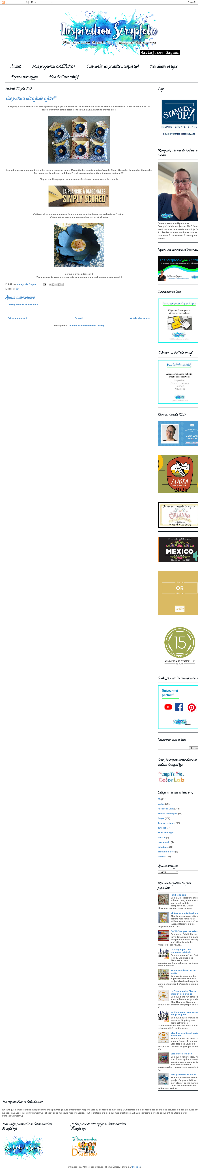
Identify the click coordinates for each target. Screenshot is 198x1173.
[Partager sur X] (56, 284)
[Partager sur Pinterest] (62, 284)
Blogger (136, 1167)
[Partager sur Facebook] (59, 284)
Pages (161, 818)
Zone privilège (165, 832)
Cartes (161, 804)
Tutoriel (162, 828)
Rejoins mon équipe (24, 77)
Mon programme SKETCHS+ (53, 67)
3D (17, 289)
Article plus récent (17, 318)
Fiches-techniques (168, 813)
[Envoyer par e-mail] (50, 284)
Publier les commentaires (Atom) (86, 325)
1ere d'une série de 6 (181, 1053)
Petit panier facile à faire (183, 1074)
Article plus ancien (140, 318)
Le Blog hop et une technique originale (181, 950)
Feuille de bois (178, 895)
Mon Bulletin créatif (63, 77)
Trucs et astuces (166, 823)
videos (161, 856)
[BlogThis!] (53, 284)
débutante (163, 847)
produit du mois (166, 851)
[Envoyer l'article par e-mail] (44, 284)
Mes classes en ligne (163, 67)
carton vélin (164, 842)
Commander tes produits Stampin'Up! (112, 67)
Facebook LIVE (166, 808)
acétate (162, 837)
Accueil (16, 67)
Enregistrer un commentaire (24, 304)
